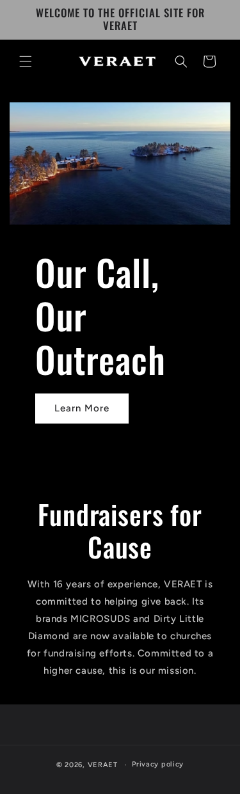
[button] (26, 61)
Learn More (81, 408)
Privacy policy (158, 764)
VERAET (103, 765)
